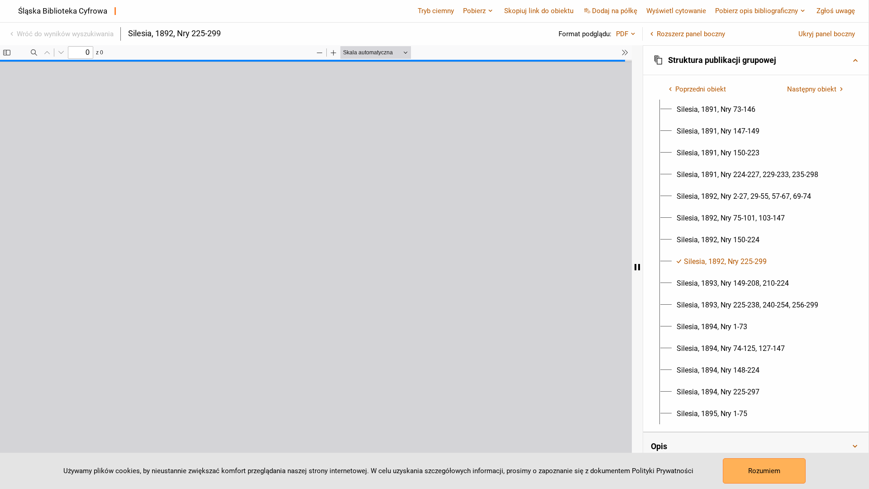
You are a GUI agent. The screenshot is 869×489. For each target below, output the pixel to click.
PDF (622, 34)
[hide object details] (637, 267)
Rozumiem (764, 471)
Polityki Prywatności (662, 471)
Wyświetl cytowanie (676, 11)
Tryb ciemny (436, 11)
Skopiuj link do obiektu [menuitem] (538, 11)
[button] (756, 60)
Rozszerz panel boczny (691, 34)
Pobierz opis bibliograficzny (756, 11)
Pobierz (474, 11)
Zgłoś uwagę (835, 11)
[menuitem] (716, 110)
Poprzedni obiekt (700, 89)
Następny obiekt (811, 89)
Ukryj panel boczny (826, 34)
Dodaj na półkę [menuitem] (614, 11)
